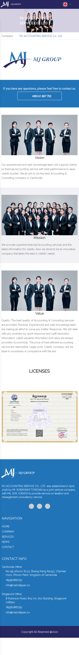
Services (8, 536)
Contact (8, 547)
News (5, 541)
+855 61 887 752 (41, 96)
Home (5, 526)
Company (8, 531)
